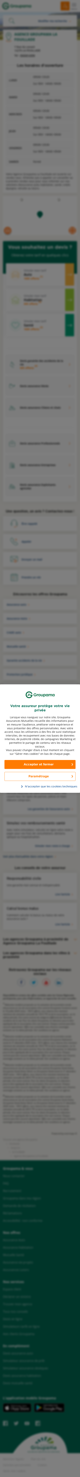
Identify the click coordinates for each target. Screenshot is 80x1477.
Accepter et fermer (39, 764)
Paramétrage (38, 776)
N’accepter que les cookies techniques (42, 786)
